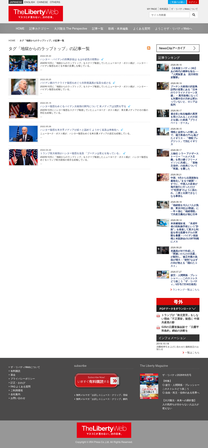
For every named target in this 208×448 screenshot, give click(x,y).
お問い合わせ (18, 398)
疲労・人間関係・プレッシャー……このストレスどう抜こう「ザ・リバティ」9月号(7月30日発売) (184, 279)
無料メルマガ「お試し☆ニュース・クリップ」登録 (102, 394)
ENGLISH (29, 2)
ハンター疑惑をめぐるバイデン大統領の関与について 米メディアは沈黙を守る (83, 106)
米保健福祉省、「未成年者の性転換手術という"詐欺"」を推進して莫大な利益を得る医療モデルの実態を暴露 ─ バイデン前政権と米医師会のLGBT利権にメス (185, 232)
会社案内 (15, 394)
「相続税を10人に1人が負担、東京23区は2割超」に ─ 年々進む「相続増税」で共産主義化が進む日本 (185, 209)
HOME (20, 28)
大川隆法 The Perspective (70, 28)
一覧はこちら (191, 352)
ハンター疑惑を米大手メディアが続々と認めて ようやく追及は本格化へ (79, 129)
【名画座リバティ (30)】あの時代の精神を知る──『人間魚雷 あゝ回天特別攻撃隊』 (185, 72)
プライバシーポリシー (23, 378)
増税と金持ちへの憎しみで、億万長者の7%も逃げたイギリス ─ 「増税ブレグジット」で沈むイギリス (184, 138)
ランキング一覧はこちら (185, 289)
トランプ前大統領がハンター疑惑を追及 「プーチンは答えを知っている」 (81, 153)
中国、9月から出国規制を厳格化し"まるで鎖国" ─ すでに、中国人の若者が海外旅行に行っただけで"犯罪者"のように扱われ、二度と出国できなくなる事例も (185, 187)
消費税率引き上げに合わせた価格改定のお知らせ (177, 348)
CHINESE (42, 2)
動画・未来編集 (118, 28)
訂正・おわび (18, 382)
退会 (13, 374)
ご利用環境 (17, 390)
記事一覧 (97, 28)
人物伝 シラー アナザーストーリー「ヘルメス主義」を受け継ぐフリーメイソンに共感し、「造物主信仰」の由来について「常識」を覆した (185, 161)
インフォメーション (172, 338)
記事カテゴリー (39, 28)
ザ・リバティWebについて (184, 8)
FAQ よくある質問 (20, 386)
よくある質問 (141, 28)
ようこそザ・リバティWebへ (173, 28)
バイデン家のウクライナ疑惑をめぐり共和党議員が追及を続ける (76, 82)
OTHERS (55, 2)
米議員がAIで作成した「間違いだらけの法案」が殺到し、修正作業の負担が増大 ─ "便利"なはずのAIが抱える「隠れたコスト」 (184, 258)
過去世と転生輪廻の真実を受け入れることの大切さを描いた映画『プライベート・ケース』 (184, 118)
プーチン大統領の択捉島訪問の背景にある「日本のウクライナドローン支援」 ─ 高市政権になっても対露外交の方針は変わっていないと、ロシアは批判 (184, 95)
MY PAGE (152, 8)
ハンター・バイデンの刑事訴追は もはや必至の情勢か (70, 59)
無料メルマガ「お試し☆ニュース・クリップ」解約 (102, 398)
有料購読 (163, 8)
